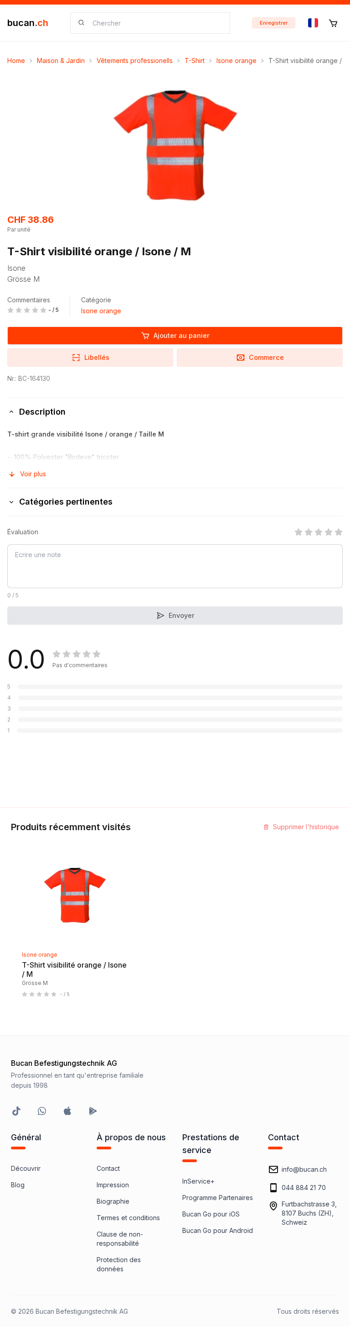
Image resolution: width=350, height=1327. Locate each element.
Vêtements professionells (135, 60)
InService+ (198, 1181)
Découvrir (26, 1168)
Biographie (113, 1201)
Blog (18, 1185)
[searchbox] (155, 23)
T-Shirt (195, 60)
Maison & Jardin (61, 60)
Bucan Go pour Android (217, 1230)
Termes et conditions (128, 1218)
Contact (108, 1168)
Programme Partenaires (217, 1197)
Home (16, 60)
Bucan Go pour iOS (211, 1214)
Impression (113, 1185)
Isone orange (236, 60)
